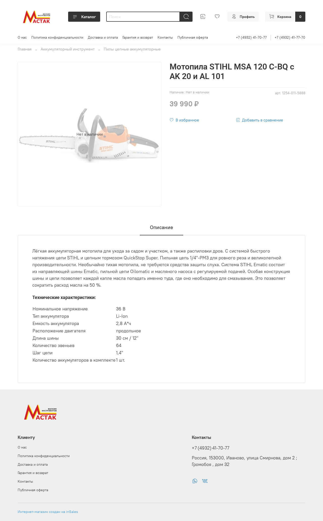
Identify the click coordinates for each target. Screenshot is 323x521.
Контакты (165, 37)
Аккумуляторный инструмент (68, 49)
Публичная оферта (192, 37)
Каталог (88, 16)
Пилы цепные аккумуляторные (132, 49)
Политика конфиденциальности (57, 37)
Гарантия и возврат (137, 37)
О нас (22, 37)
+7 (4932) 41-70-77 (251, 37)
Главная (25, 49)
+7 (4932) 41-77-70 (290, 37)
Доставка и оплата (103, 37)
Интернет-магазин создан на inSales (48, 511)
